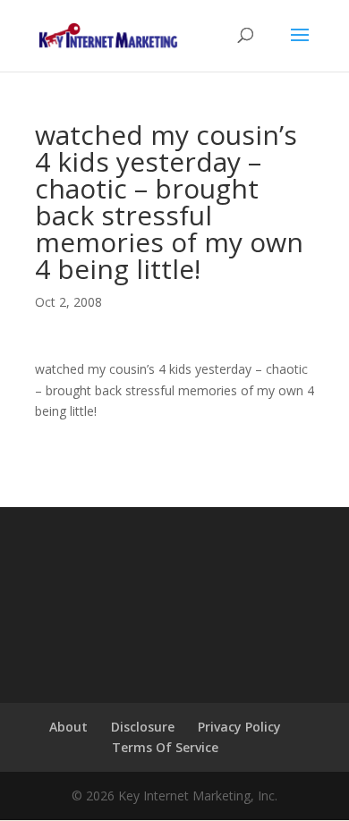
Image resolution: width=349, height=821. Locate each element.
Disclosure (142, 726)
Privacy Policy (239, 726)
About (68, 726)
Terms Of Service (165, 747)
